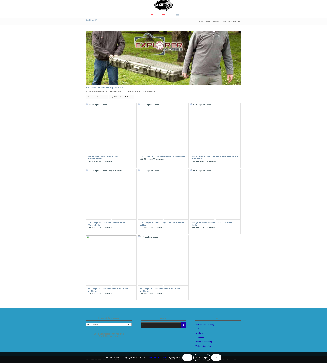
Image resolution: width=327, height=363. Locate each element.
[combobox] (109, 324)
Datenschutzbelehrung (204, 324)
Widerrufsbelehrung (203, 342)
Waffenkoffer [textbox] (108, 324)
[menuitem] (177, 14)
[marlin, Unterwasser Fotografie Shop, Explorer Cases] (163, 5)
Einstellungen (202, 358)
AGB (197, 329)
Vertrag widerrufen (203, 346)
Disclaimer (199, 333)
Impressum (200, 337)
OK (187, 358)
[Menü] (177, 14)
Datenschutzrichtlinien (156, 357)
